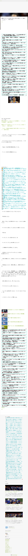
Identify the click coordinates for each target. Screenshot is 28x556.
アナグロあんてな (7, 540)
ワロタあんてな (7, 549)
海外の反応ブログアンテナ (8, 552)
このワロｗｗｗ (7, 542)
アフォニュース (7, 541)
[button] (1, 22)
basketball (3, 407)
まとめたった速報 (7, 546)
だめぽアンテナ (7, 543)
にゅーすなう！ (7, 544)
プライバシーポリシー (7, 531)
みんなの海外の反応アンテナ (8, 547)
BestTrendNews (7, 539)
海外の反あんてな (7, 550)
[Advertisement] (14, 5)
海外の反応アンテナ (7, 551)
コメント (7, 534)
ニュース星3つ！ (7, 545)
